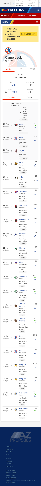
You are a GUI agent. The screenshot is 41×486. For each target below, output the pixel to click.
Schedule (11, 97)
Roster (29, 97)
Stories (9, 458)
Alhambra (23, 277)
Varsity (8, 69)
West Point (23, 206)
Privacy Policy (11, 475)
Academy (9, 452)
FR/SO (32, 69)
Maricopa (22, 164)
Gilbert (21, 178)
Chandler (22, 235)
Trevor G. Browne (22, 306)
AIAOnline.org (11, 478)
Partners (9, 463)
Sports (6, 15)
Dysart (22, 125)
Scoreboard (10, 470)
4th (14, 85)
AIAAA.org (9, 466)
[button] (39, 3)
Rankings (9, 449)
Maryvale (22, 366)
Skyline (22, 249)
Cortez (21, 151)
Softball (5, 22)
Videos (8, 447)
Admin (8, 454)
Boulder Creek (24, 221)
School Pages (11, 473)
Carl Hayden (23, 394)
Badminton (6, 3)
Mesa (23, 263)
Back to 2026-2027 (28, 34)
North (22, 138)
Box (35, 127)
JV (21, 69)
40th (14, 92)
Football (21, 15)
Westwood (23, 192)
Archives (9, 461)
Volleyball (33, 15)
